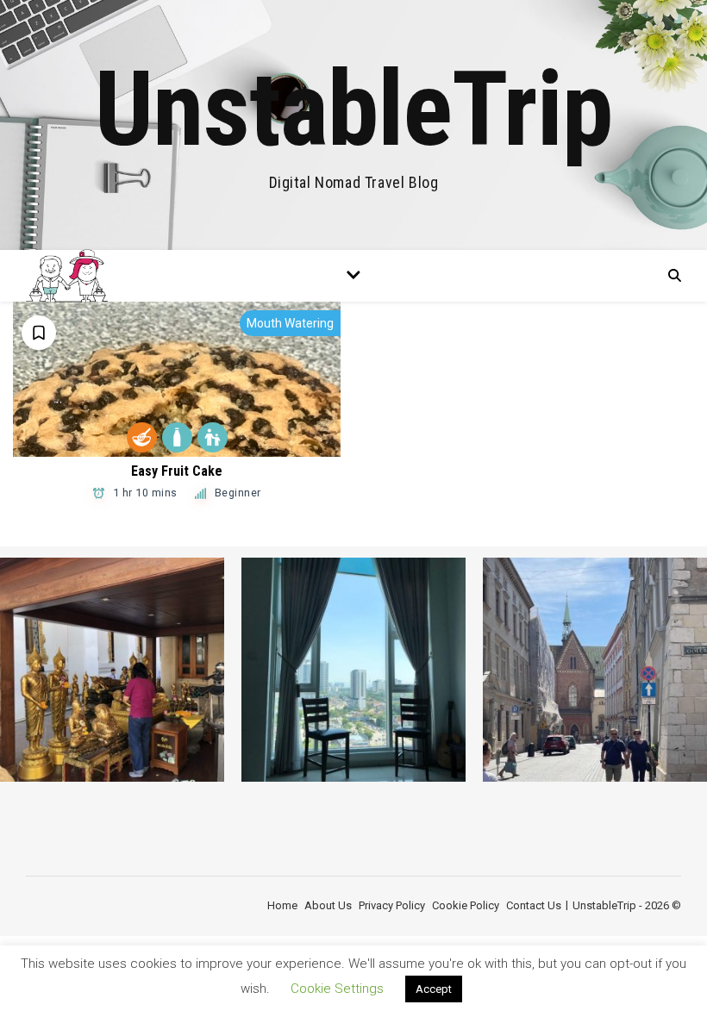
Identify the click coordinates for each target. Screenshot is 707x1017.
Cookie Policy (465, 905)
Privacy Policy (392, 905)
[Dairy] (177, 437)
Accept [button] (434, 989)
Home (282, 905)
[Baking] (142, 437)
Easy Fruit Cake (176, 471)
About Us (328, 905)
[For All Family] (212, 437)
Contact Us (533, 905)
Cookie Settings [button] (337, 988)
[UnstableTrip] (353, 125)
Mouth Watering (290, 323)
